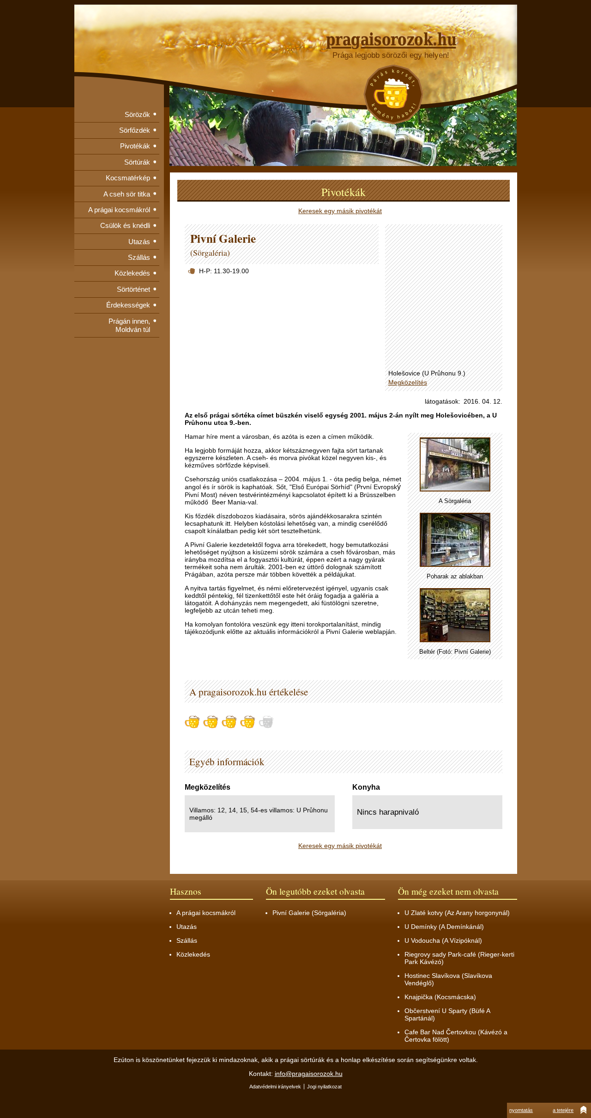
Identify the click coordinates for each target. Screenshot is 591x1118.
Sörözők (137, 114)
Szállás (139, 257)
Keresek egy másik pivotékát (340, 211)
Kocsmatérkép (128, 178)
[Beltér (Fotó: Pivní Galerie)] (455, 616)
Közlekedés (132, 273)
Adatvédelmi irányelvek (275, 1086)
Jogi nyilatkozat (324, 1086)
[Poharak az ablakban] (455, 540)
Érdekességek (128, 305)
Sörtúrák (137, 162)
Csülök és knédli (125, 225)
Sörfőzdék (134, 130)
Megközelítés (407, 382)
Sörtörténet (133, 289)
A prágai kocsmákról (119, 210)
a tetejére (563, 1110)
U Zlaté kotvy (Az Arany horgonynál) (457, 912)
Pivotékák (135, 146)
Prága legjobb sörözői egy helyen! (390, 55)
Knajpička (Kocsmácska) (440, 997)
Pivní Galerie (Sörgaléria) (309, 912)
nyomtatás (521, 1110)
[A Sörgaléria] (455, 465)
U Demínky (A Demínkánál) (444, 926)
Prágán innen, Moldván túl (129, 325)
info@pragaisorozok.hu (309, 1073)
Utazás (139, 242)
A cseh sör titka (126, 194)
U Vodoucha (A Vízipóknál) (443, 940)
